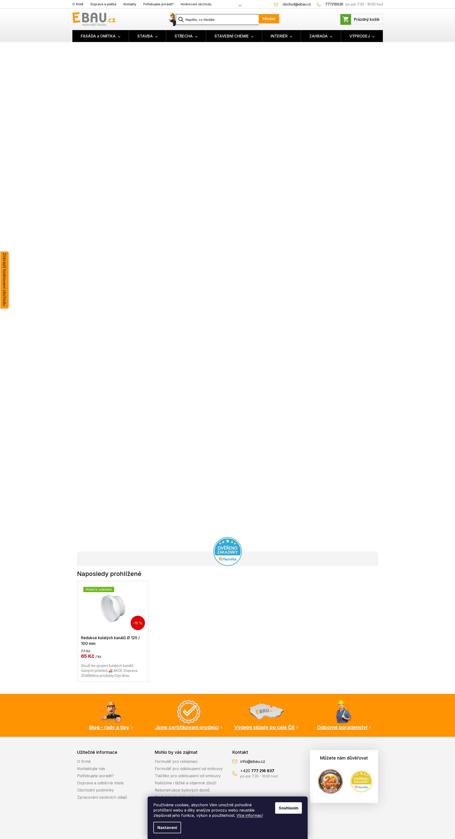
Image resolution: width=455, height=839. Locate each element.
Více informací (249, 815)
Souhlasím (288, 808)
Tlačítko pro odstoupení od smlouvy (188, 775)
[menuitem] (100, 36)
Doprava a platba (103, 4)
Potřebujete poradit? (158, 4)
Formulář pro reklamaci (176, 761)
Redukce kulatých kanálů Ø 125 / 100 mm (110, 640)
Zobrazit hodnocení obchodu (4, 279)
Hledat (269, 18)
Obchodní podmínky (95, 790)
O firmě (77, 4)
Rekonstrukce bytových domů (182, 790)
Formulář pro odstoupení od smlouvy (189, 768)
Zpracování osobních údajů (102, 797)
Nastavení (167, 827)
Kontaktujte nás (91, 768)
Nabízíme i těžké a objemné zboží (185, 783)
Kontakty (129, 4)
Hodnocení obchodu (196, 4)
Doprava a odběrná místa (100, 783)
